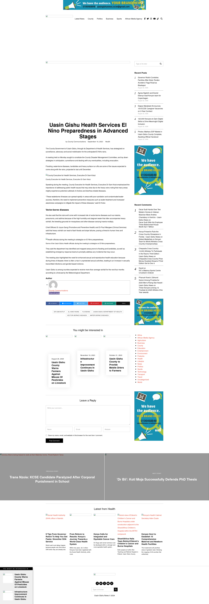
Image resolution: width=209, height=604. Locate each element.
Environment (142, 353)
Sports (119, 18)
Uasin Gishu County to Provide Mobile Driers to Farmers (116, 364)
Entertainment (142, 351)
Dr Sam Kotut (59, 312)
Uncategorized (143, 379)
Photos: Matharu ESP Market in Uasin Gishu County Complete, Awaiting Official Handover (150, 134)
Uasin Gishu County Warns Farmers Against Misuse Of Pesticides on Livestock (59, 372)
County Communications (77, 141)
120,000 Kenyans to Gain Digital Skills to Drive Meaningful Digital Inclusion (150, 121)
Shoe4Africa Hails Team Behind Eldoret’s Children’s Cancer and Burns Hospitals (128, 542)
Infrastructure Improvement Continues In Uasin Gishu (87, 364)
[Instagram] (151, 18)
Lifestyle (140, 361)
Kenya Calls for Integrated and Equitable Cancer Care (104, 536)
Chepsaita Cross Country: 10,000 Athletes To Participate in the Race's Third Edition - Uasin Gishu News (150, 252)
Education (141, 348)
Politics (100, 18)
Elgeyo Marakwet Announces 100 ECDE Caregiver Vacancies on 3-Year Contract (150, 108)
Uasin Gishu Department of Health (107, 312)
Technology (141, 371)
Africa (139, 335)
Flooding (86, 312)
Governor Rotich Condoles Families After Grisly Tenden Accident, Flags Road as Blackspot (149, 81)
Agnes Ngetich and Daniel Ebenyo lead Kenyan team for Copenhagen (149, 95)
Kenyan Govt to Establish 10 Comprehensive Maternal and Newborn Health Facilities (152, 539)
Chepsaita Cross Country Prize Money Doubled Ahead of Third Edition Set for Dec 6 (151, 261)
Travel (139, 377)
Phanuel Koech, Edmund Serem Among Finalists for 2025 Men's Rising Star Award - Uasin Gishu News (151, 281)
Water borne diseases (99, 315)
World (139, 382)
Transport (141, 374)
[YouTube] (154, 18)
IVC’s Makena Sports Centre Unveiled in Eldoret (150, 271)
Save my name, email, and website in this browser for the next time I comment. (75, 435)
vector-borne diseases (77, 315)
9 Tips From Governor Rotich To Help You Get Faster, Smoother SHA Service (56, 538)
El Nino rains (73, 312)
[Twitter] (147, 18)
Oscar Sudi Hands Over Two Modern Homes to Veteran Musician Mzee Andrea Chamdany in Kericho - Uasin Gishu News (150, 214)
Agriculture (141, 340)
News (139, 364)
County (90, 18)
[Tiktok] (157, 18)
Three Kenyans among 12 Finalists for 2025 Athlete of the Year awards (151, 290)
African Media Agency (133, 18)
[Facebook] (145, 18)
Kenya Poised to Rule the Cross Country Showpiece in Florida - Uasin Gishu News (150, 234)
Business (109, 18)
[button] (160, 63)
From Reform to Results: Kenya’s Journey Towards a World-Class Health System (79, 539)
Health (107, 141)
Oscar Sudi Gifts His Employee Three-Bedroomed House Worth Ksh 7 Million (151, 224)
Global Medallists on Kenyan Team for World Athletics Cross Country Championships (151, 241)
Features (140, 356)
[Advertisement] (104, 40)
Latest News (79, 18)
